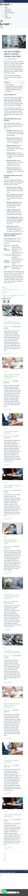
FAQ (6, 14)
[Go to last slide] (4, 301)
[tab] (5, 855)
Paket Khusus (8, 11)
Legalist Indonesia (10, 870)
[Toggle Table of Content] (21, 82)
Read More (7, 353)
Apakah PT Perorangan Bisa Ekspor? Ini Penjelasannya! (11, 289)
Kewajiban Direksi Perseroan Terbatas (14, 87)
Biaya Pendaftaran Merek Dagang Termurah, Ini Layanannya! (11, 376)
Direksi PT (9, 128)
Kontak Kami (8, 17)
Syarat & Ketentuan (10, 12)
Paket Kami (7, 9)
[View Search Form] (1, 21)
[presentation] (12, 310)
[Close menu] (0, 875)
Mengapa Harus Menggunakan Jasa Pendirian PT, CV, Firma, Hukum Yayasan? (13, 295)
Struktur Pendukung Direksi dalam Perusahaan (13, 90)
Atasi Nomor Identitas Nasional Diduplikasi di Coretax (10, 541)
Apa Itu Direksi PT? (10, 84)
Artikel (6, 16)
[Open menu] (1, 27)
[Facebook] (1, 2)
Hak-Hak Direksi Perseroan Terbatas (14, 86)
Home (6, 7)
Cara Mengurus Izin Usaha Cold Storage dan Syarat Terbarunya (12, 596)
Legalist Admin (8, 326)
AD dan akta (9, 142)
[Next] (8, 301)
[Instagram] (3, 2)
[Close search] (1, 890)
